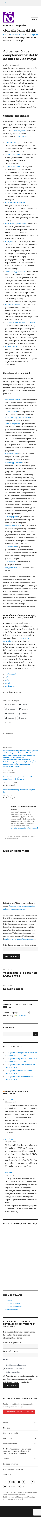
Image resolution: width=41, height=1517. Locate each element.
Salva (7, 680)
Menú (34, 19)
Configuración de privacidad (13, 1499)
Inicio (5, 34)
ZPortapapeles (11, 517)
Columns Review (12, 304)
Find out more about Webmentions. (19, 939)
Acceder (8, 1301)
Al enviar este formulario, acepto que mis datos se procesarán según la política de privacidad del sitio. (20, 1379)
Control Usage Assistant (15, 223)
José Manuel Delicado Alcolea (17, 836)
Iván (7, 677)
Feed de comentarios (14, 1307)
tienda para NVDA (23, 136)
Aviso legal (31, 1497)
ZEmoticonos (11, 547)
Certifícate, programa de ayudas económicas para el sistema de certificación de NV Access (17, 1451)
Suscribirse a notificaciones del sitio (19, 1412)
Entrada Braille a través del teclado (20, 322)
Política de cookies (9, 1497)
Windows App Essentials (15, 271)
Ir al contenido (8, 3)
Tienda (6, 1459)
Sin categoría (32, 34)
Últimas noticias (17, 34)
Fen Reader (10, 562)
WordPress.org (11, 1310)
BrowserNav (10, 142)
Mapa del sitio (22, 1497)
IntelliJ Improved (12, 424)
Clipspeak (9, 241)
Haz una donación (11, 1433)
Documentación (10, 1444)
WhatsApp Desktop (13, 463)
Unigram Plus (11, 568)
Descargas (7, 1438)
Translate (22, 1016)
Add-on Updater (19, 130)
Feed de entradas (12, 1304)
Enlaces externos (10, 1464)
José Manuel (10, 674)
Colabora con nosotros (13, 1469)
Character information (15, 202)
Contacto (7, 1474)
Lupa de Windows (13, 166)
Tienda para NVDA (13, 526)
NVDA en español (14, 25)
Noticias (6, 1428)
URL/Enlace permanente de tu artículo (19, 945)
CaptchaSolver (11, 454)
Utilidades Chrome (13, 400)
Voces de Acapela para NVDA (17, 418)
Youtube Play (11, 412)
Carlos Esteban (11, 686)
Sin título (9, 1099)
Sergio (8, 683)
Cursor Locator (11, 346)
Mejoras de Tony (12, 154)
